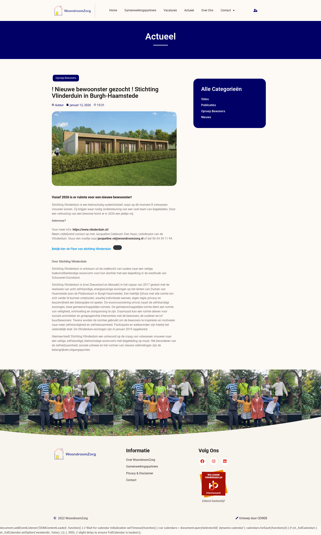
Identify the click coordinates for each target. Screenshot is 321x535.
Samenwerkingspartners (140, 10)
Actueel (189, 10)
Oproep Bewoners (66, 77)
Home (113, 10)
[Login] (256, 10)
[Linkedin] (225, 461)
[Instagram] (214, 461)
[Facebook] (202, 461)
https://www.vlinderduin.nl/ (91, 229)
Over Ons (207, 10)
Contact (226, 10)
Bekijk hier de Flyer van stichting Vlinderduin (81, 249)
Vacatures (170, 10)
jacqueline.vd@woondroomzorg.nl (120, 238)
